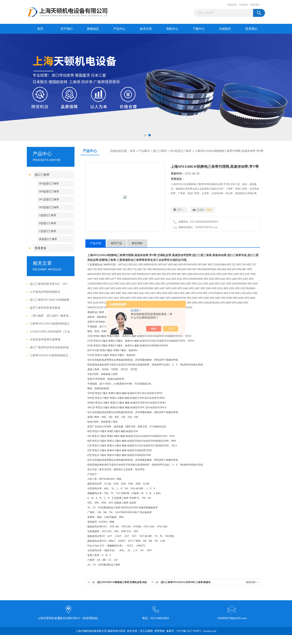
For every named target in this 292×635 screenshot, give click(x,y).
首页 (40, 28)
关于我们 (67, 28)
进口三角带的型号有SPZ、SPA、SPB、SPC (51, 283)
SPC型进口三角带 (49, 199)
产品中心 (119, 28)
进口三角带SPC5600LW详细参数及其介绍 (51, 299)
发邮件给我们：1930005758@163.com (197, 227)
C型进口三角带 (47, 231)
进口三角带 (42, 174)
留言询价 (137, 243)
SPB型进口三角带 (49, 191)
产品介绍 (95, 243)
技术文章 (146, 28)
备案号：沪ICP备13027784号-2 (184, 630)
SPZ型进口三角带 (49, 207)
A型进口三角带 (47, 215)
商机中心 (172, 28)
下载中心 (199, 28)
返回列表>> (252, 582)
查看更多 (40, 248)
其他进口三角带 (48, 239)
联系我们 (255, 4)
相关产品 (116, 243)
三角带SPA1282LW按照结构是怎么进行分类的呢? (51, 323)
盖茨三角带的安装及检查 (45, 307)
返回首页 (232, 4)
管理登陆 (159, 630)
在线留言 (243, 4)
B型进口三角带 (47, 223)
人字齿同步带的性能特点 (45, 291)
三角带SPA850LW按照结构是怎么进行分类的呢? (51, 355)
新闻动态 (93, 28)
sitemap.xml (209, 630)
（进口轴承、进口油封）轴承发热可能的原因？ (51, 315)
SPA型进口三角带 (49, 183)
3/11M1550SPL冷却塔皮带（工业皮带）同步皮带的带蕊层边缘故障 (51, 331)
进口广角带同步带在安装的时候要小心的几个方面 (51, 347)
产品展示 (144, 150)
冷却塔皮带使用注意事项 (45, 339)
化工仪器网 (146, 630)
